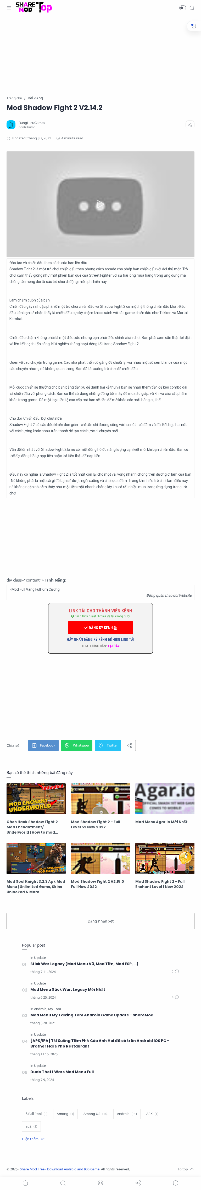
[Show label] (33, 1139)
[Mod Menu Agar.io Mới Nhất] (164, 798)
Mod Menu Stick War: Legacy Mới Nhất (67, 989)
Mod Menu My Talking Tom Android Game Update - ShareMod (91, 1015)
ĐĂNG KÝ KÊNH (101, 627)
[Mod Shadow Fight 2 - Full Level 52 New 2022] (100, 798)
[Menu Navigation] (9, 7)
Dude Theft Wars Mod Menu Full (62, 1071)
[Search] (191, 7)
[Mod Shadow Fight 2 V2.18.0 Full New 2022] (100, 858)
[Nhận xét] (175, 972)
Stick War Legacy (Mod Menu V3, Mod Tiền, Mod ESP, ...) (84, 963)
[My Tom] (54, 1009)
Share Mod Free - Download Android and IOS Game (59, 1169)
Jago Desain (164, 1169)
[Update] (40, 957)
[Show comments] (175, 1183)
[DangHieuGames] (32, 123)
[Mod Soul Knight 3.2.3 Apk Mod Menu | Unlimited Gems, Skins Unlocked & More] (36, 858)
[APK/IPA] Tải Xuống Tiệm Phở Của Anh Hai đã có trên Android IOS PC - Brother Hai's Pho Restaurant (99, 1043)
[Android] (40, 1009)
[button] (182, 7)
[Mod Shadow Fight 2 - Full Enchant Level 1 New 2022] (164, 858)
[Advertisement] (100, 58)
